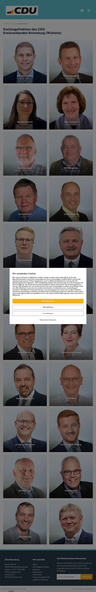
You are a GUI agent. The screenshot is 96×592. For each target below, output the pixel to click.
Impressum (52, 320)
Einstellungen (48, 313)
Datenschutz (44, 320)
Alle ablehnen (48, 307)
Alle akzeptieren (48, 301)
